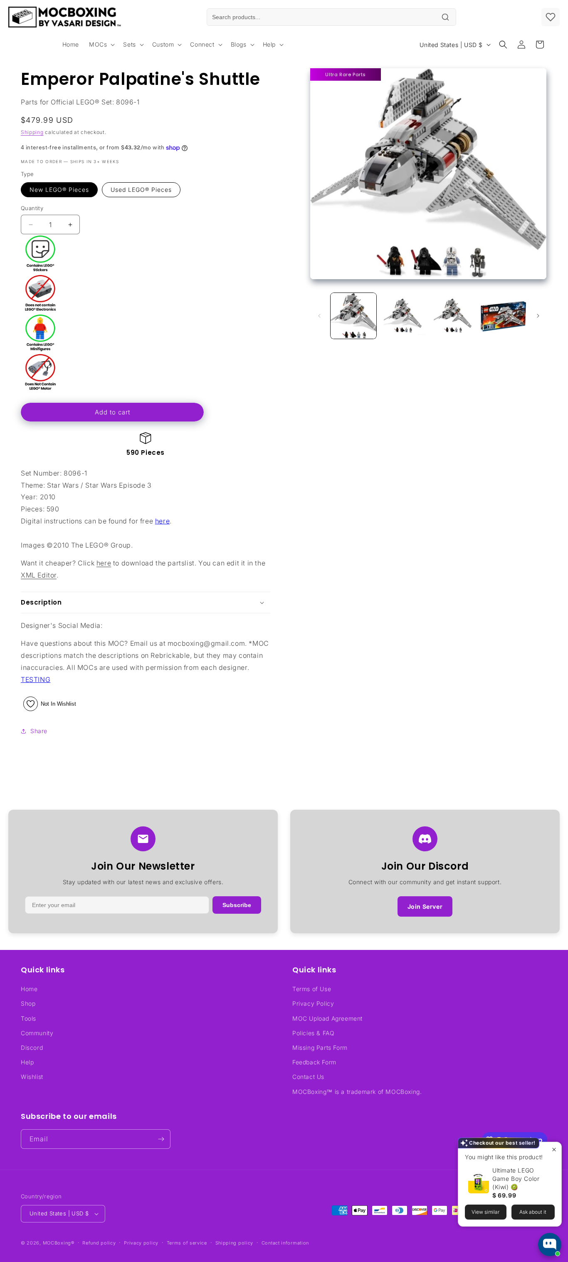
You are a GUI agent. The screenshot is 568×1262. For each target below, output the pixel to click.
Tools (28, 1018)
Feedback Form (314, 1062)
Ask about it (532, 1212)
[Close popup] (554, 1149)
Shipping (32, 132)
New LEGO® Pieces (59, 189)
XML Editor (39, 575)
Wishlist (32, 1076)
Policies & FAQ (313, 1032)
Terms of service (187, 1243)
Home (29, 988)
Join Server (425, 906)
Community (37, 1032)
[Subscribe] (161, 1139)
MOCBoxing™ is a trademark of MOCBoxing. (357, 1091)
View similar (485, 1212)
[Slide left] (319, 316)
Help (27, 1062)
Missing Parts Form (320, 1047)
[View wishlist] (550, 17)
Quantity (32, 208)
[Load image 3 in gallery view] (453, 316)
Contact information (285, 1243)
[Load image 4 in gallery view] (503, 316)
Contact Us (308, 1076)
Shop (28, 1003)
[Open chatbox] (549, 1244)
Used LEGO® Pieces (141, 189)
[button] (101, 44)
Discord (32, 1047)
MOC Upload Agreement (327, 1018)
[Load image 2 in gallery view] (403, 316)
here (162, 521)
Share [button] (38, 730)
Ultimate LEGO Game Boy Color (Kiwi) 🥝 (515, 1178)
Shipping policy (234, 1243)
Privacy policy (141, 1243)
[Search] (445, 17)
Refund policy (99, 1243)
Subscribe (236, 905)
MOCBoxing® (58, 1243)
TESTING (35, 679)
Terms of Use (311, 988)
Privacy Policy (313, 1003)
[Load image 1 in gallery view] (353, 316)
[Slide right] (538, 316)
